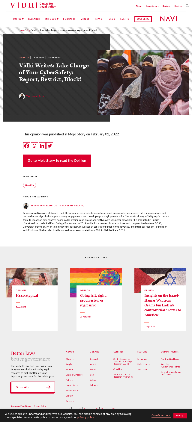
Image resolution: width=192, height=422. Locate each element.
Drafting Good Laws (170, 359)
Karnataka (142, 359)
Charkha (117, 369)
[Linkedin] (42, 145)
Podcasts (69, 19)
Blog (112, 19)
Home (21, 30)
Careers (70, 401)
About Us (70, 359)
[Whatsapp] (34, 145)
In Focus (50, 19)
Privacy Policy (40, 406)
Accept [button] (180, 415)
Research (34, 19)
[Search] (186, 5)
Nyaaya (29, 185)
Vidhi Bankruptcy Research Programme (123, 375)
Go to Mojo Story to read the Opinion (57, 160)
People (69, 364)
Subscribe (143, 19)
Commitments (152, 6)
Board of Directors (74, 375)
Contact (69, 396)
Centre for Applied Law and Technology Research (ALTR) (122, 361)
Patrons (69, 380)
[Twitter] (49, 145)
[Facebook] (26, 145)
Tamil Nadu (142, 369)
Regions (166, 6)
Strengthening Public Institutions (171, 373)
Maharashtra (143, 364)
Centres (178, 6)
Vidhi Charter (72, 390)
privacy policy (85, 417)
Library (94, 352)
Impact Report (72, 385)
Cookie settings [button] (161, 415)
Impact (99, 19)
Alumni (69, 369)
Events (124, 19)
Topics (17, 19)
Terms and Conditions (21, 406)
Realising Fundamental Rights (170, 365)
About (139, 6)
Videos (85, 19)
